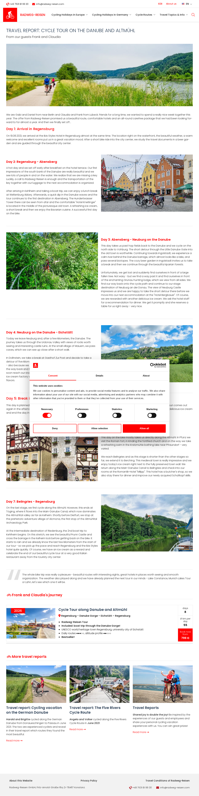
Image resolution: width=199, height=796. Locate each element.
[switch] (82, 415)
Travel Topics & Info (172, 15)
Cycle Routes (144, 15)
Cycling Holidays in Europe (68, 15)
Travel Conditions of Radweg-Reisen (168, 780)
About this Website (20, 780)
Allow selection (99, 428)
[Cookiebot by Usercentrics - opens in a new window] (152, 365)
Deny (55, 428)
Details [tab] (99, 375)
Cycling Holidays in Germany (110, 15)
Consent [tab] (53, 375)
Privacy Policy (89, 780)
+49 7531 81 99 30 (19, 4)
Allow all (144, 428)
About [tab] (146, 375)
